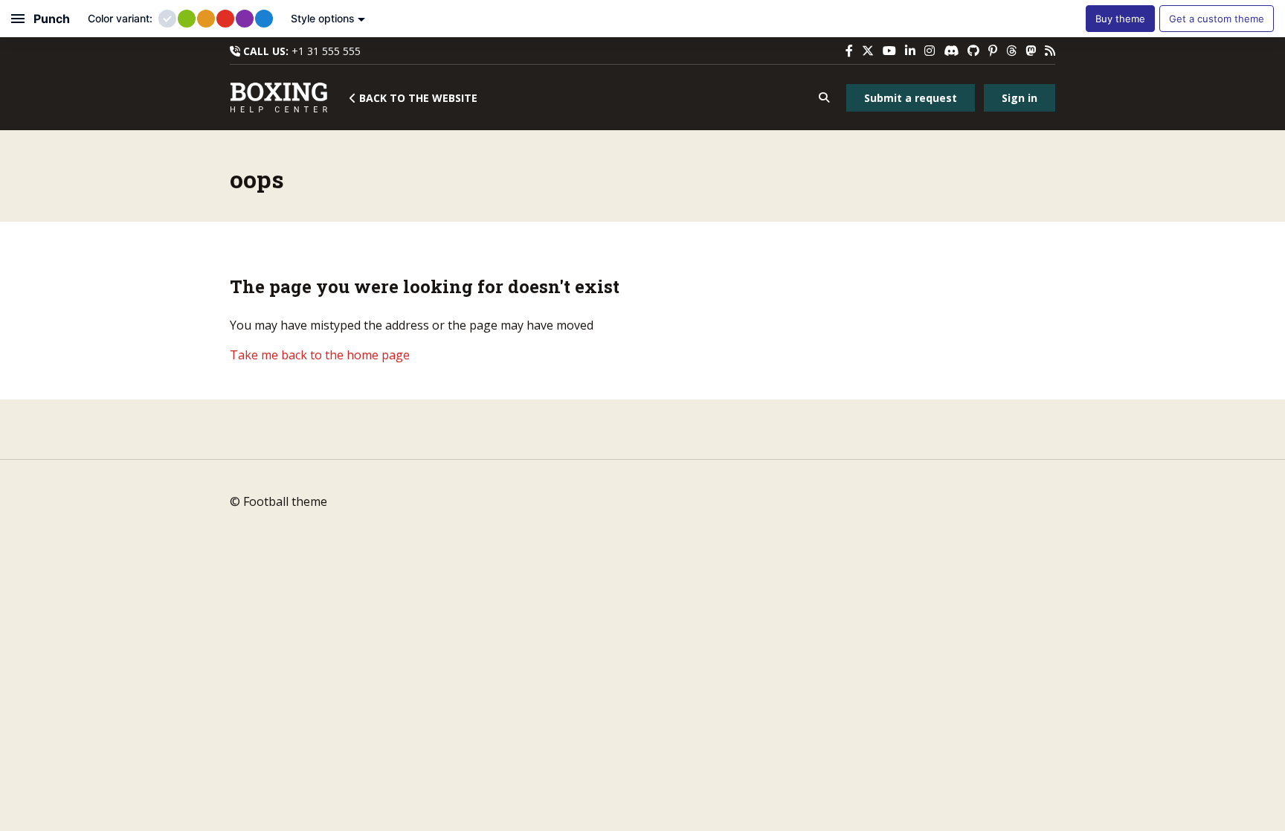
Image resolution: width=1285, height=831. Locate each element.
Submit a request (910, 98)
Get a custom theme (1216, 19)
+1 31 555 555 (326, 51)
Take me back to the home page (320, 355)
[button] (823, 98)
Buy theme (1120, 19)
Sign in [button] (1019, 98)
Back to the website (416, 98)
